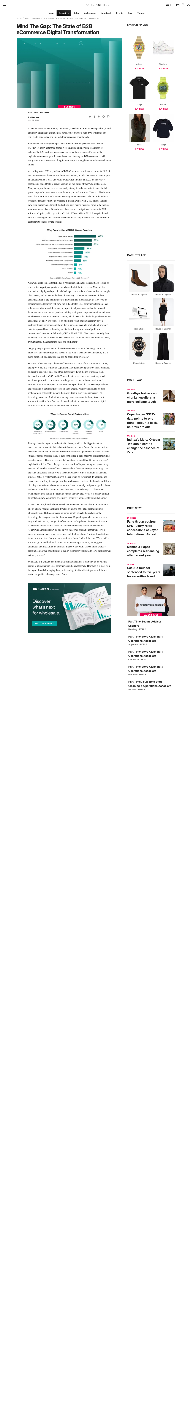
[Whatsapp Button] (108, 116)
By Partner (33, 117)
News (27, 18)
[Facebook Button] (94, 116)
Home (19, 18)
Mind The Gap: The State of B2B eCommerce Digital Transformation (71, 18)
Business (36, 18)
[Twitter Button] (90, 116)
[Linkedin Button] (99, 116)
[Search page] (183, 5)
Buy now (139, 68)
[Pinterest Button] (103, 116)
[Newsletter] (178, 5)
